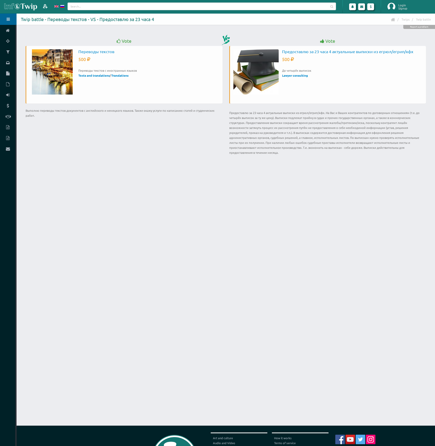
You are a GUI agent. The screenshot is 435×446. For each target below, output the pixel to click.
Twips (405, 19)
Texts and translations (94, 75)
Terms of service (285, 443)
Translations (119, 75)
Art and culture (223, 438)
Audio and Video (224, 443)
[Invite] (45, 6)
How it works (283, 438)
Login (402, 5)
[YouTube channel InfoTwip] (350, 439)
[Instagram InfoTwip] (370, 439)
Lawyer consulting (295, 75)
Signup (402, 8)
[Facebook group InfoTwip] (340, 439)
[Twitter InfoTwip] (360, 439)
